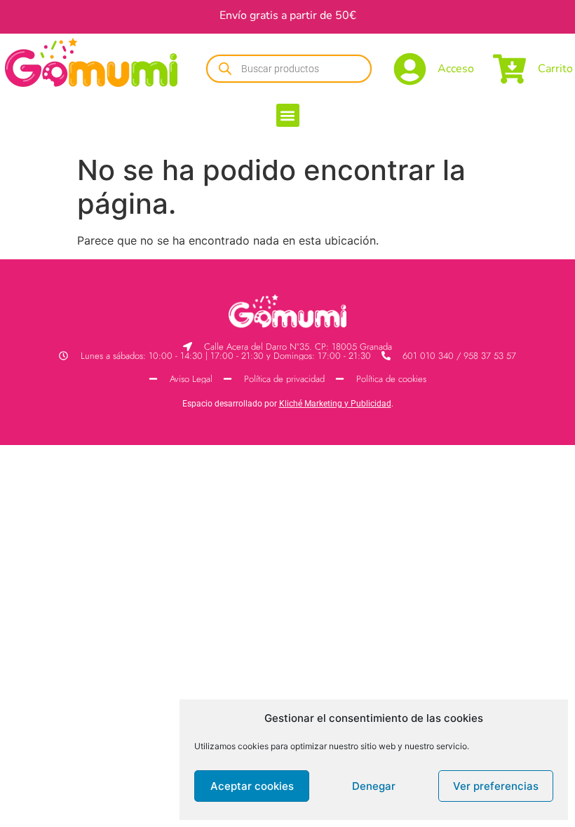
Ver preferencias (496, 786)
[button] (287, 115)
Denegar (373, 786)
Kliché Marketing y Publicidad (335, 404)
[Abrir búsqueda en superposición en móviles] (288, 69)
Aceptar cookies (252, 786)
